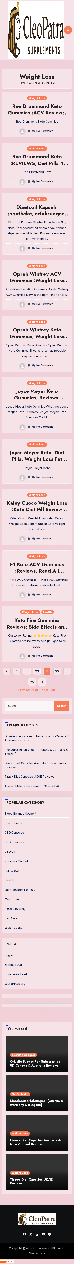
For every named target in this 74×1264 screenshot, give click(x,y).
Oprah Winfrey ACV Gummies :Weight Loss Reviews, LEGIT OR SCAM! (37, 283)
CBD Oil (10, 852)
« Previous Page (27, 690)
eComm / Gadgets (17, 861)
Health (47, 612)
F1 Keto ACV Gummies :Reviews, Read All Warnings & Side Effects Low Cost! (37, 574)
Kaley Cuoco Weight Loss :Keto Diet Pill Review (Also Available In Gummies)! (37, 512)
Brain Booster (14, 823)
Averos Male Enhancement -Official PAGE (33, 786)
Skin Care (11, 918)
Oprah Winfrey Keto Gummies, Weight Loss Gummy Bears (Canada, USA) (37, 339)
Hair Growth (13, 871)
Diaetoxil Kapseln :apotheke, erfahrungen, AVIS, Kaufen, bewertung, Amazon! (37, 217)
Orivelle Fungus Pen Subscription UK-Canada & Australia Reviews (35, 1063)
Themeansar (36, 1253)
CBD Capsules (14, 833)
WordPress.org (15, 984)
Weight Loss (37, 98)
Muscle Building (15, 909)
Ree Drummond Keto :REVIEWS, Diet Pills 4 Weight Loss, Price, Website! (37, 166)
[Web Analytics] (7, 1261)
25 (32, 682)
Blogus (56, 1248)
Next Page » (49, 690)
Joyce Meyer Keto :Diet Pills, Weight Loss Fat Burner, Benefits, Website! (37, 459)
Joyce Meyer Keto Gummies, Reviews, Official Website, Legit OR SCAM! (37, 400)
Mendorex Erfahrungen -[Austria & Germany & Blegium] (36, 1103)
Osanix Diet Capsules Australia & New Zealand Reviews (35, 1142)
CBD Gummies (14, 842)
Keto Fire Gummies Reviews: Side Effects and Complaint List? (37, 626)
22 (57, 671)
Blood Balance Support (20, 814)
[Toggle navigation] (5, 30)
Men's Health (13, 899)
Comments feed (16, 974)
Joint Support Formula (20, 890)
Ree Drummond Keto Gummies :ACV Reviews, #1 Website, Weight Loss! (37, 112)
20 (37, 671)
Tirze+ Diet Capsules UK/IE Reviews (29, 777)
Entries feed (13, 965)
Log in (9, 955)
